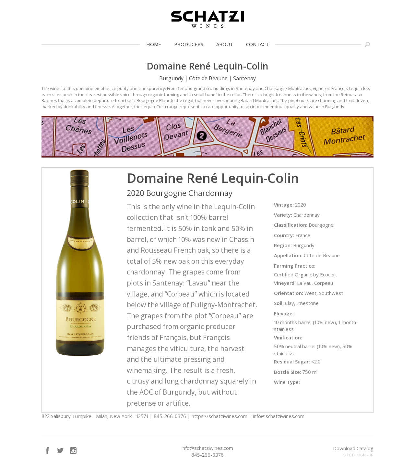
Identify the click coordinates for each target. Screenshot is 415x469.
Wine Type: (287, 382)
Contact (257, 44)
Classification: (290, 225)
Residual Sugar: (292, 361)
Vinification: (288, 337)
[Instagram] (73, 450)
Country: (284, 235)
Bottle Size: (287, 372)
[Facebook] (47, 450)
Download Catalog (353, 448)
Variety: (283, 214)
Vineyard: (285, 283)
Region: (283, 245)
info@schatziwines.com (207, 448)
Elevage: (284, 313)
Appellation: (288, 255)
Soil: (279, 303)
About (224, 44)
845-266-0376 (207, 454)
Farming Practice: (294, 265)
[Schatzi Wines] (207, 19)
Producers (188, 44)
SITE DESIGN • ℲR (358, 455)
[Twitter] (60, 450)
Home (153, 44)
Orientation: (288, 293)
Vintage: (284, 204)
